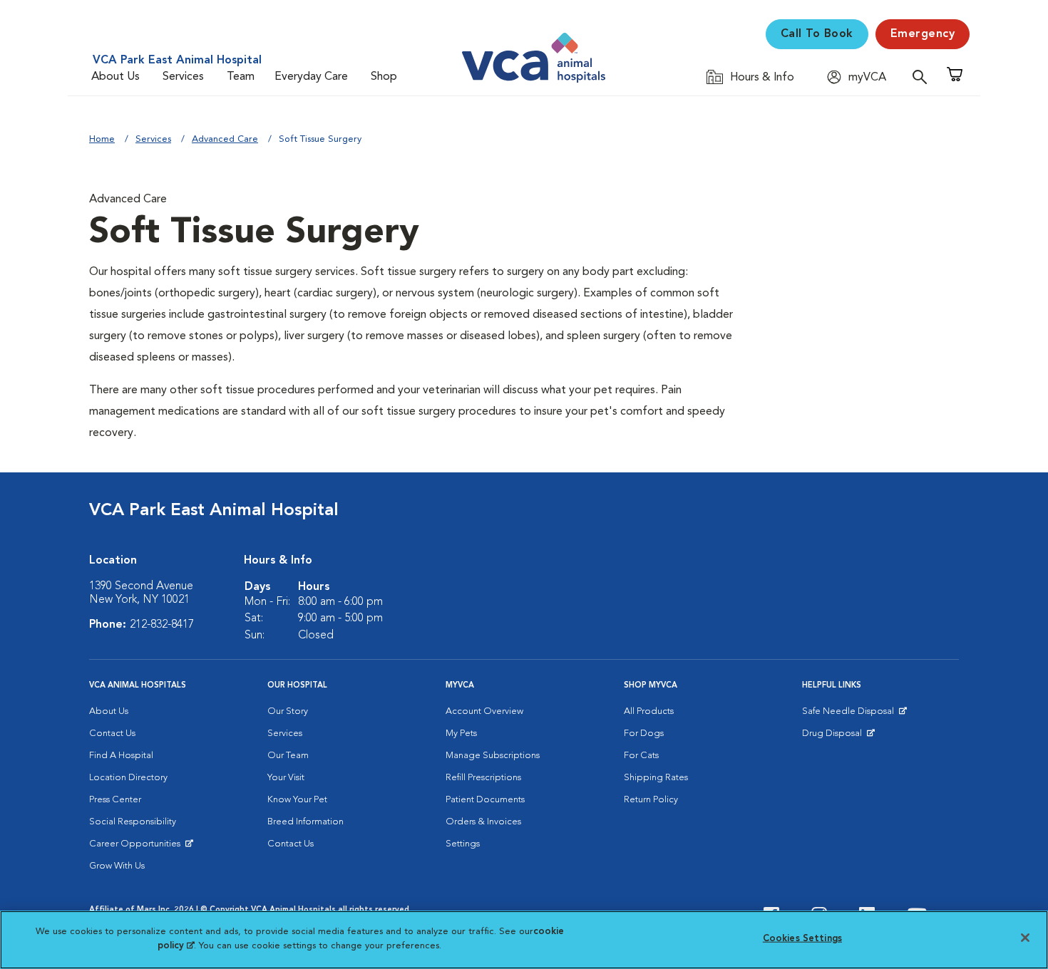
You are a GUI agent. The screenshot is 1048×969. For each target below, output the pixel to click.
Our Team (288, 755)
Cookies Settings (802, 938)
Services (183, 77)
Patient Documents (485, 799)
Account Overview (484, 711)
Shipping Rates (656, 777)
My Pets (461, 733)
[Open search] (923, 76)
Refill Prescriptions (483, 777)
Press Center (115, 799)
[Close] (1025, 937)
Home (102, 139)
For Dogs (644, 733)
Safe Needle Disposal (850, 714)
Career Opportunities (137, 847)
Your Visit (285, 777)
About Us (115, 77)
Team (241, 77)
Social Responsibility (132, 821)
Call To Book (817, 34)
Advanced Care (225, 139)
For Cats (641, 755)
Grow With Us (117, 866)
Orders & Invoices (483, 821)
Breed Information (305, 821)
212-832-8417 (162, 625)
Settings (463, 844)
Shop (384, 77)
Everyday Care (311, 77)
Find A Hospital (121, 755)
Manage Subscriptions (493, 755)
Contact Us (112, 733)
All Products (649, 711)
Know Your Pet (297, 799)
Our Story (287, 711)
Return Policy (651, 799)
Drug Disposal (838, 737)
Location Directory (128, 777)
